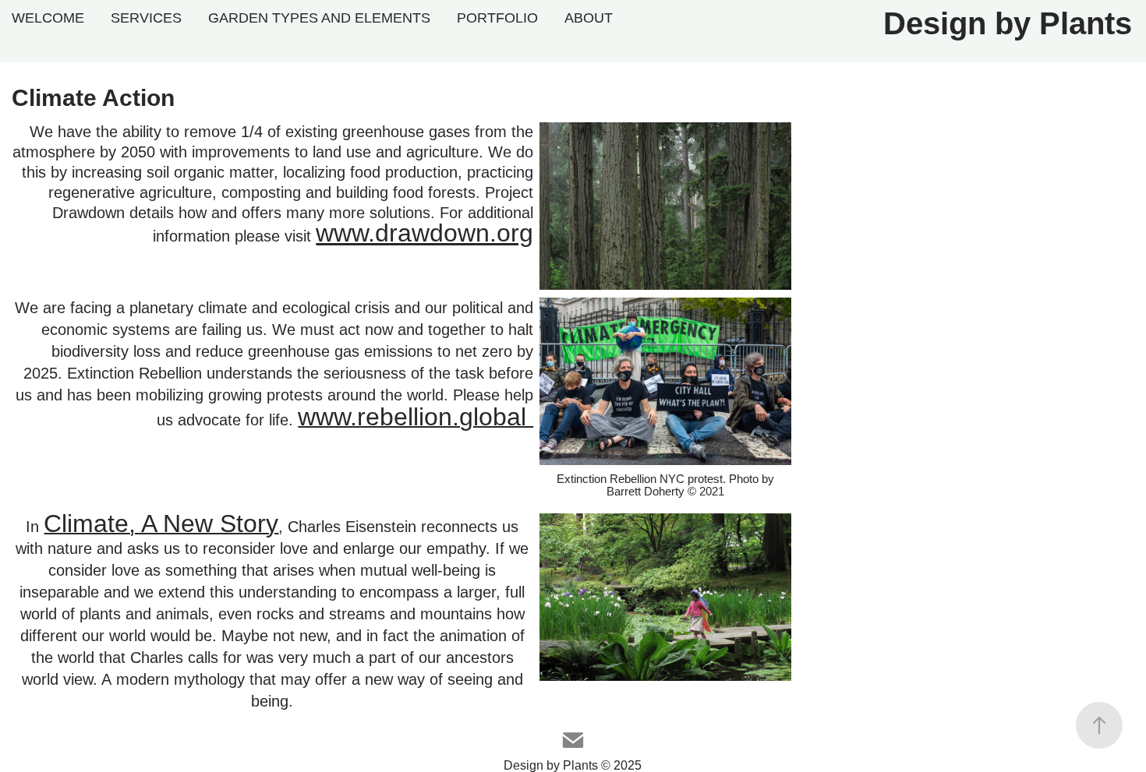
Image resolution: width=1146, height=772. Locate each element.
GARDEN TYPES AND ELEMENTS (319, 18)
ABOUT (588, 18)
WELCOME (48, 18)
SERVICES (146, 18)
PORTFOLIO (497, 18)
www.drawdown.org (424, 233)
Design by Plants (1007, 23)
